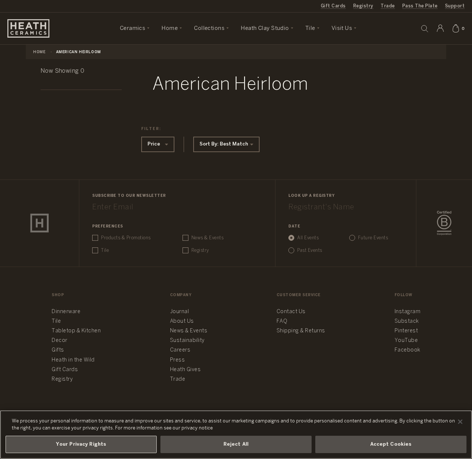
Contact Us (291, 311)
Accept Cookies (391, 444)
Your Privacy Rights (81, 444)
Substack (407, 321)
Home (39, 52)
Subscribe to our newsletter (129, 196)
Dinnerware (66, 311)
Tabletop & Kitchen (76, 331)
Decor (59, 340)
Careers (180, 350)
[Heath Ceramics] (39, 223)
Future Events (373, 238)
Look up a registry (311, 196)
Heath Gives (185, 369)
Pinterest (406, 331)
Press (177, 360)
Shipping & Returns (301, 331)
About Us (182, 321)
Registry (363, 6)
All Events (308, 238)
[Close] (460, 422)
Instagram (408, 311)
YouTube (406, 340)
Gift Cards (333, 6)
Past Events (309, 251)
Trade (388, 6)
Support (455, 6)
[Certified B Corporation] (444, 223)
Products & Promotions (126, 238)
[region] (236, 434)
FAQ (282, 321)
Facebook (407, 350)
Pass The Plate (420, 6)
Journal (179, 311)
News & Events (207, 238)
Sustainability (187, 340)
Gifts (58, 350)
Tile (105, 251)
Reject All (236, 444)
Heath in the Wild (73, 360)
